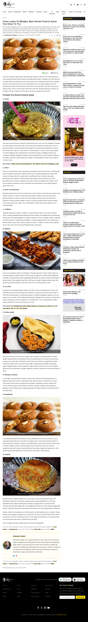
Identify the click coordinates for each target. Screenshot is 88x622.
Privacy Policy (35, 592)
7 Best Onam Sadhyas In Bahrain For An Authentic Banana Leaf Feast (73, 261)
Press (18, 596)
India (57, 11)
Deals (45, 11)
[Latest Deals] (74, 125)
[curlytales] (8, 581)
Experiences (6, 589)
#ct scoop (65, 47)
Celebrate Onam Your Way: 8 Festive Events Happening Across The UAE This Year (74, 212)
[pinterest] (57, 36)
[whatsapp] (54, 36)
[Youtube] (77, 4)
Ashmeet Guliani (11, 35)
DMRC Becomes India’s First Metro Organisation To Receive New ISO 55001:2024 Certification (74, 74)
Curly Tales (37, 529)
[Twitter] (81, 4)
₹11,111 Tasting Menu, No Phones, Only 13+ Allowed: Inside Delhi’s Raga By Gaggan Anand (73, 180)
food (54, 527)
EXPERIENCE (17, 11)
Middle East (64, 12)
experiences (13, 529)
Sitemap (47, 589)
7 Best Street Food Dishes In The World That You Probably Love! (35, 164)
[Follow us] (55, 73)
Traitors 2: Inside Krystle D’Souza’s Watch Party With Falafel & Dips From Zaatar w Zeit (74, 224)
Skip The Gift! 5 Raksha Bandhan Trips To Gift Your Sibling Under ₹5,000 (73, 108)
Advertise (34, 589)
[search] (83, 12)
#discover (65, 23)
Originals (39, 11)
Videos (24, 11)
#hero (64, 289)
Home (5, 17)
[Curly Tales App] (65, 580)
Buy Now (74, 165)
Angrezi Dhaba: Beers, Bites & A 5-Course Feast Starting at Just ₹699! (74, 159)
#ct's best (65, 59)
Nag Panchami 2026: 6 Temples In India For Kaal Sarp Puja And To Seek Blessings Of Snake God (74, 201)
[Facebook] (74, 4)
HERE (52, 529)
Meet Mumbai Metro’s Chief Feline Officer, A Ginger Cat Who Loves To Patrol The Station (74, 85)
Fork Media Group (61, 614)
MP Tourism (78, 11)
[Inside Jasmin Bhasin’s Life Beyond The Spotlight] (74, 281)
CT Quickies (52, 12)
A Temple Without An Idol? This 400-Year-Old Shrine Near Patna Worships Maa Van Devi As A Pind (74, 96)
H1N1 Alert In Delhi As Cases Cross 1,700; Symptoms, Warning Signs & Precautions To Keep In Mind (74, 51)
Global (70, 11)
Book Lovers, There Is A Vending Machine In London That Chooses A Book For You (74, 26)
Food (4, 11)
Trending (31, 11)
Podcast (47, 596)
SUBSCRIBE (80, 597)
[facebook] (49, 36)
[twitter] (52, 36)
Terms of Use (35, 596)
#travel (64, 70)
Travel (10, 11)
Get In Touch (49, 585)
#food (64, 34)
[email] (59, 36)
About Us (34, 585)
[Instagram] (84, 4)
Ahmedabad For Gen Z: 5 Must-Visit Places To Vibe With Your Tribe (73, 62)
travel (4, 529)
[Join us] (46, 73)
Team (47, 592)
